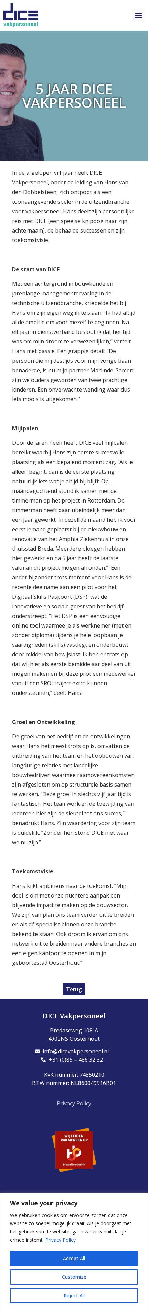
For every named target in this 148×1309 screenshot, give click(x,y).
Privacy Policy (60, 1240)
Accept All (74, 1258)
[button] (138, 15)
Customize (74, 1277)
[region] (74, 1251)
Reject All (74, 1295)
